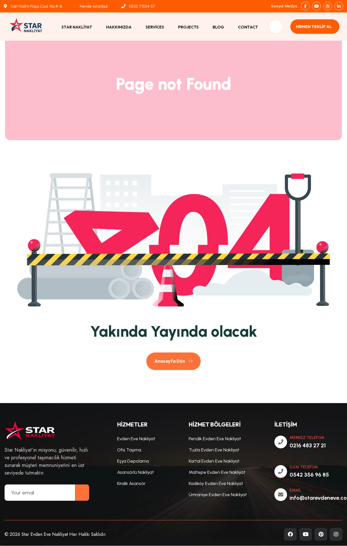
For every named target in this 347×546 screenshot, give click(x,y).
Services (155, 26)
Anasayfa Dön (170, 361)
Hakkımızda (119, 26)
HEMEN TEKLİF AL (314, 26)
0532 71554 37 (141, 6)
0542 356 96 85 (309, 474)
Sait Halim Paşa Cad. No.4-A (35, 6)
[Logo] (29, 26)
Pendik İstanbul (93, 6)
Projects (188, 26)
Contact (248, 26)
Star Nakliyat (76, 26)
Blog (218, 26)
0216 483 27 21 (308, 445)
